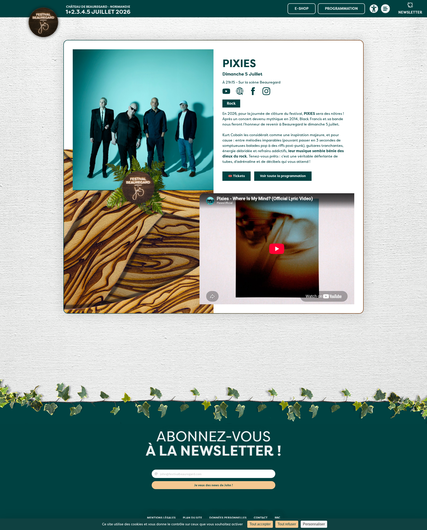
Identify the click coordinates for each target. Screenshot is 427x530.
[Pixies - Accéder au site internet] (240, 91)
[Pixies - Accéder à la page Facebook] (253, 91)
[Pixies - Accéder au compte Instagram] (266, 91)
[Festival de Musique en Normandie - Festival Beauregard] (43, 22)
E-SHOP (301, 8)
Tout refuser (287, 524)
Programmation (341, 8)
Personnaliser (314, 524)
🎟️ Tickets (236, 176)
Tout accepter (260, 524)
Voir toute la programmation (283, 176)
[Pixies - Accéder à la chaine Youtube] (226, 91)
